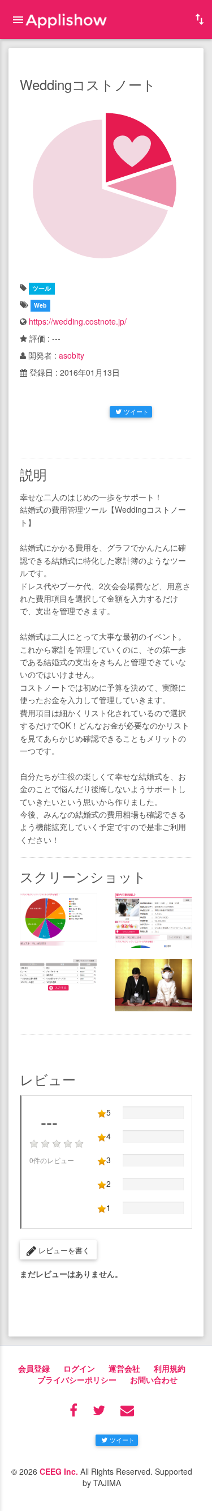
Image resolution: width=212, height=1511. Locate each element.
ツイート (136, 411)
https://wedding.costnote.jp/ (78, 321)
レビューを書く (63, 1250)
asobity (71, 355)
